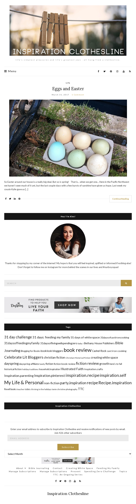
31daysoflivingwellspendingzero (58, 343)
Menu (11, 71)
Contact (58, 468)
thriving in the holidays (41, 389)
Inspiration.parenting (19, 376)
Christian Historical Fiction (78, 358)
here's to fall (116, 363)
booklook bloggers (52, 350)
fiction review (87, 363)
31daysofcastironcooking (114, 337)
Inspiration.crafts (93, 369)
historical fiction (13, 369)
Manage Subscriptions (22, 471)
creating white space (104, 357)
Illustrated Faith (72, 369)
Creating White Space (79, 468)
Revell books (10, 389)
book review (77, 350)
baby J (80, 343)
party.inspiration (73, 383)
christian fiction (54, 357)
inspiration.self (113, 375)
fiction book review (64, 363)
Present (76, 471)
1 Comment (78, 95)
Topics (123, 471)
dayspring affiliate (29, 363)
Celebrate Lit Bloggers (23, 357)
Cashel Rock (99, 350)
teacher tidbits (24, 389)
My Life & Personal (24, 382)
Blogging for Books (30, 351)
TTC (81, 389)
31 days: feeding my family (51, 337)
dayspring (11, 363)
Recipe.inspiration (115, 382)
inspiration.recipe (82, 375)
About (19, 468)
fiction (49, 363)
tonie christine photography (64, 389)
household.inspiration (49, 369)
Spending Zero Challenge (100, 471)
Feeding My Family (108, 468)
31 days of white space (85, 337)
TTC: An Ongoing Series (68, 474)
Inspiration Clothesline (68, 406)
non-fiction (52, 383)
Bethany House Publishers (99, 343)
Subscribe (68, 447)
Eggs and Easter (68, 88)
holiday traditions (30, 369)
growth (104, 363)
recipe (92, 382)
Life (68, 83)
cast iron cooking (116, 350)
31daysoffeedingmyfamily (22, 343)
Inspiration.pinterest (49, 375)
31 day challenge (18, 337)
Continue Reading (120, 199)
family (42, 364)
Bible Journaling (39, 468)
